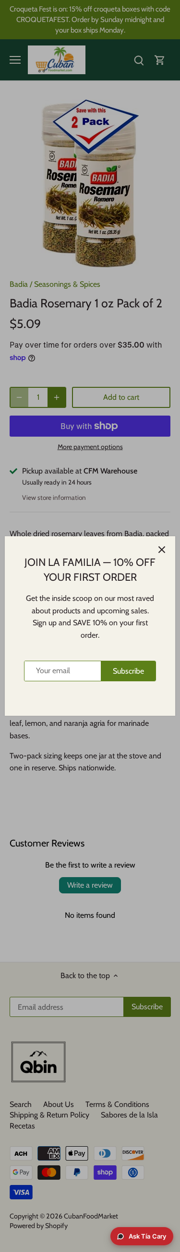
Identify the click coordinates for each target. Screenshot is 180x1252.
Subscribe (128, 671)
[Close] (161, 549)
